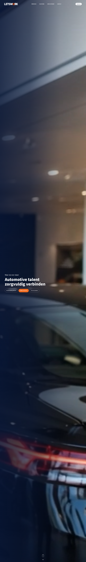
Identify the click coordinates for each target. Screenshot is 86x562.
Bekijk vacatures (23, 290)
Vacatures (41, 3)
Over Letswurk (50, 3)
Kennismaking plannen (11, 290)
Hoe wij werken (34, 290)
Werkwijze (33, 3)
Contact (59, 3)
